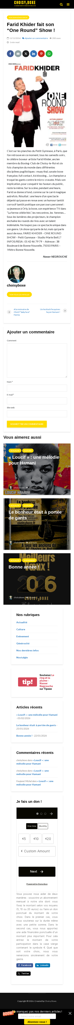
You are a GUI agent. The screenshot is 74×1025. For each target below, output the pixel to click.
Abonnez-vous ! (37, 1021)
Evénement (29, 560)
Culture (28, 451)
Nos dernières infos (18, 17)
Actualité (14, 451)
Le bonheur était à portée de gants (36, 725)
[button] (37, 1017)
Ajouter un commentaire (36, 38)
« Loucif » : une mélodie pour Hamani (36, 714)
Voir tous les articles (19, 295)
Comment (11, 341)
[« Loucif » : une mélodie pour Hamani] (37, 468)
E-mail (10, 395)
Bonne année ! (24, 735)
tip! (27, 682)
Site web (10, 408)
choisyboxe (18, 487)
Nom (10, 382)
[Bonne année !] (37, 578)
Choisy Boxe (50, 1001)
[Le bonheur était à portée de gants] (37, 523)
